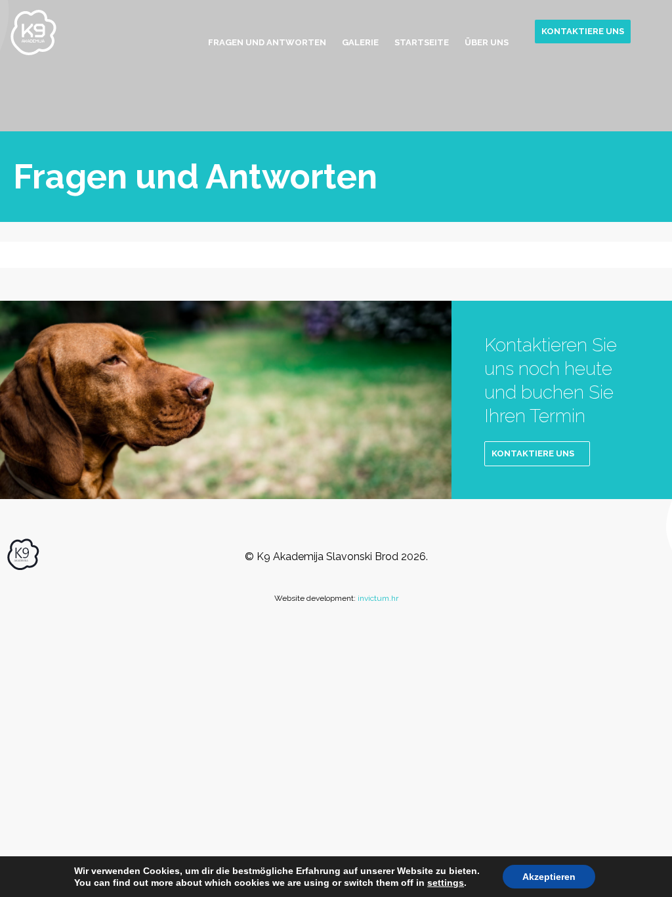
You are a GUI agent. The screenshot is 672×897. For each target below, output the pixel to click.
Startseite (421, 42)
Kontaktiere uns (582, 31)
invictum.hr (378, 598)
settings (445, 882)
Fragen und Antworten (267, 42)
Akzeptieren (549, 876)
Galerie (360, 42)
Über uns (487, 42)
